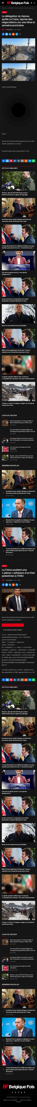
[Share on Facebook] (3, 34)
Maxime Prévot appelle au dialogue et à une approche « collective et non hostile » (20, 521)
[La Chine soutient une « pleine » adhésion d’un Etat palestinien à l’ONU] (18, 600)
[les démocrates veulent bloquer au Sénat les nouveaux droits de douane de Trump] (18, 207)
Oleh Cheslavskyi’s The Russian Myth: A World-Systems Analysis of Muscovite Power (21, 422)
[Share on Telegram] (16, 34)
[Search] (31, 3)
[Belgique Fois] (18, 3)
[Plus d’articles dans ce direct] (13, 625)
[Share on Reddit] (13, 34)
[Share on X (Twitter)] (6, 34)
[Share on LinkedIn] (10, 34)
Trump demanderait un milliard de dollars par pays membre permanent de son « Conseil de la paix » (18, 247)
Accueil (4, 8)
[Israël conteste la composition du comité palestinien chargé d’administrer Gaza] (18, 287)
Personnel (9, 29)
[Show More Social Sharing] (20, 34)
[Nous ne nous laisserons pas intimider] (18, 313)
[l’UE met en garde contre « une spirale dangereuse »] (18, 260)
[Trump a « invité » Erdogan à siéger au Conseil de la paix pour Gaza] (18, 391)
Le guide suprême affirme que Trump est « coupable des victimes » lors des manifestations (18, 378)
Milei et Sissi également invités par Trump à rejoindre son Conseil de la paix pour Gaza (16, 351)
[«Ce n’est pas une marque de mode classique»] (5, 449)
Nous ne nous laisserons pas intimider (14, 325)
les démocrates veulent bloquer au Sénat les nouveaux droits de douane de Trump (16, 220)
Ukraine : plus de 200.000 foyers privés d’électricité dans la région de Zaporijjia (15, 194)
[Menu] (3, 3)
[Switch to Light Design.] (34, 3)
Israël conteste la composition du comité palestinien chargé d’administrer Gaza (15, 300)
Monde (4, 12)
